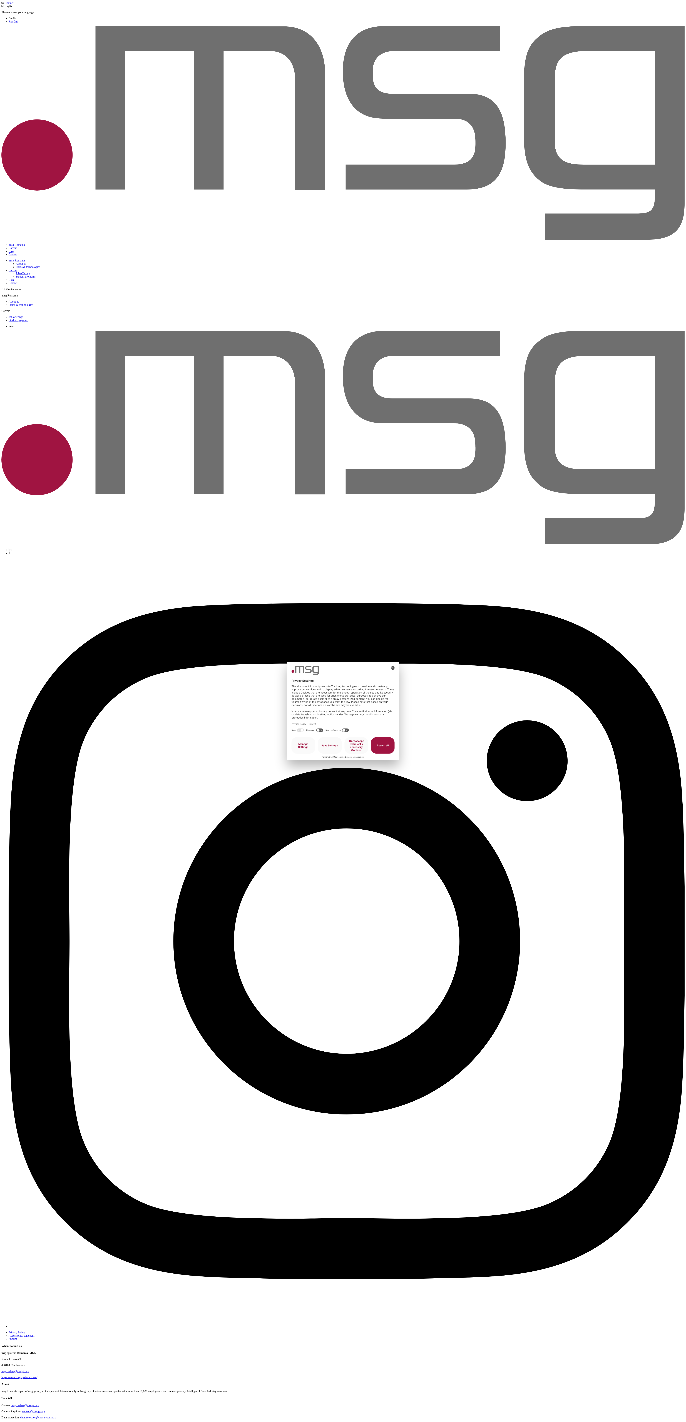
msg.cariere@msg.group (15, 1371)
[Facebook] (9, 553)
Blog (11, 251)
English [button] (17, 14)
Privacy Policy (17, 1332)
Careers (13, 248)
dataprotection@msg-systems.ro (38, 1417)
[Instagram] (347, 1326)
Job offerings (23, 273)
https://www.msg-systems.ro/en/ (19, 1377)
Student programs (26, 276)
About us (21, 263)
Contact (8, 2)
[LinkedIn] (10, 549)
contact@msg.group (33, 1411)
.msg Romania (17, 244)
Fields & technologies (28, 266)
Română (13, 21)
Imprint (13, 1338)
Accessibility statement (21, 1335)
